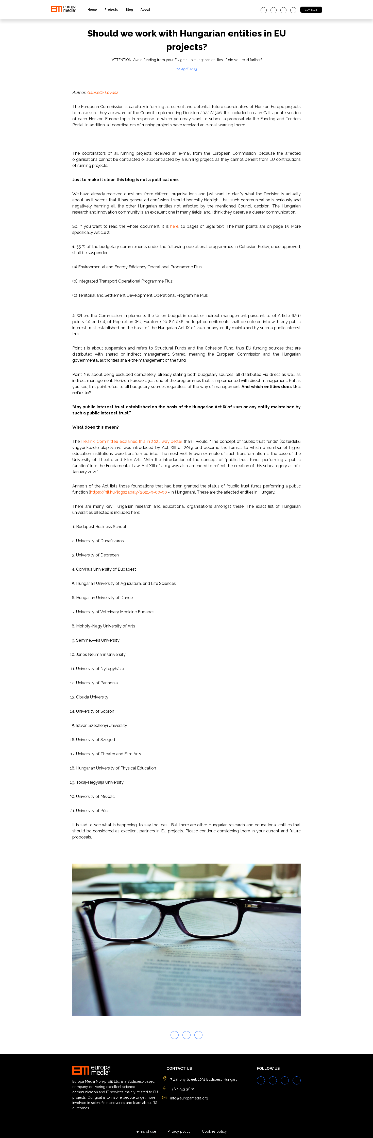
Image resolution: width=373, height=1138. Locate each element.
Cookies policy (214, 1131)
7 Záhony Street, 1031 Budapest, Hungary (204, 1079)
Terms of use (145, 1131)
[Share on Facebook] (186, 1035)
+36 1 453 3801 (182, 1089)
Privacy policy (179, 1131)
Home (92, 9)
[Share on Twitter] (175, 1035)
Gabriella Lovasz (102, 92)
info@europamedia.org (189, 1098)
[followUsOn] (264, 10)
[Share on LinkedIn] (198, 1035)
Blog (129, 9)
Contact (311, 9)
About (145, 9)
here (173, 226)
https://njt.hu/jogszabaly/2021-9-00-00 (128, 492)
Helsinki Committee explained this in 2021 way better (131, 441)
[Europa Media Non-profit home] (63, 9)
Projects (111, 9)
